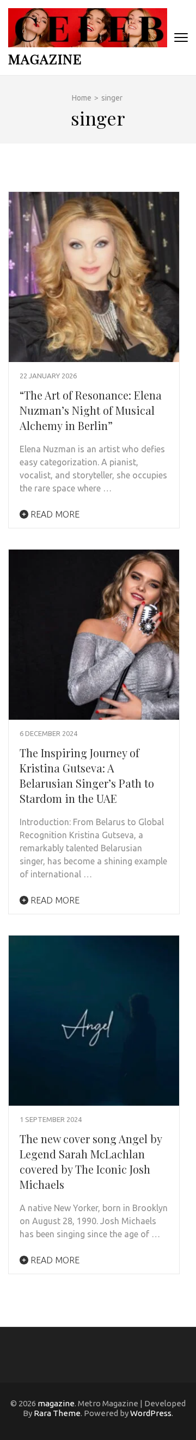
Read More (53, 514)
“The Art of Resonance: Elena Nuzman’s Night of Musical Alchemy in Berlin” (91, 410)
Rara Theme (57, 1413)
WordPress (150, 1413)
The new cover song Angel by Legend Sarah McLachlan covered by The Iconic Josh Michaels (91, 1161)
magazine (45, 58)
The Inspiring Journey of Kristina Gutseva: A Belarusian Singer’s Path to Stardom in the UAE (87, 775)
